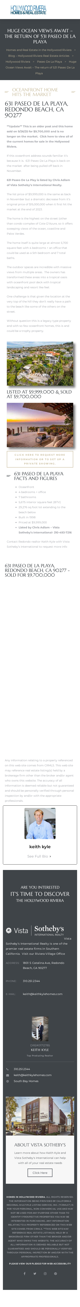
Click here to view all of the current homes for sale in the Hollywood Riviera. (40, 141)
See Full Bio (37, 856)
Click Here (40, 1173)
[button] (40, 459)
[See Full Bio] (50, 856)
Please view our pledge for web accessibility (40, 1263)
